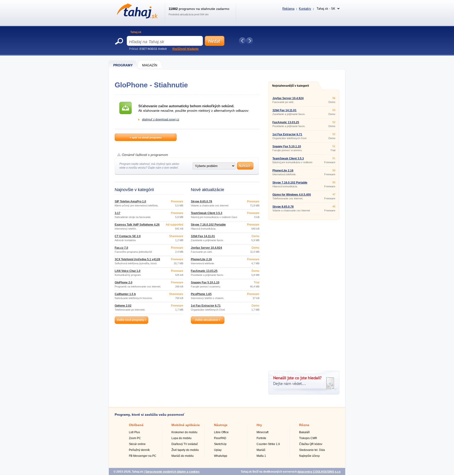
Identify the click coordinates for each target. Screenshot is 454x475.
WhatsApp (220, 456)
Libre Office (221, 432)
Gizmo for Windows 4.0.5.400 (291, 194)
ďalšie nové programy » (131, 319)
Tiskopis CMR (308, 438)
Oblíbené (136, 425)
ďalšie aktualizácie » (207, 319)
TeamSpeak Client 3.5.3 (206, 213)
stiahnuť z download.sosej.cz (160, 119)
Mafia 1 (261, 456)
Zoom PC (135, 438)
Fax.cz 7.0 (121, 247)
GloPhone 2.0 (123, 282)
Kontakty (305, 8)
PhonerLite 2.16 (201, 259)
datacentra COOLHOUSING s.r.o (318, 471)
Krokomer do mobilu (184, 432)
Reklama (288, 8)
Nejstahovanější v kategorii (290, 85)
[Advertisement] (303, 293)
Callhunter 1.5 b (125, 294)
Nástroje (220, 425)
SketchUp (220, 444)
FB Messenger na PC (142, 456)
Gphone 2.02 (123, 305)
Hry (259, 425)
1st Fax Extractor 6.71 (206, 305)
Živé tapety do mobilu (185, 450)
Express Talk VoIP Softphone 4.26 (137, 224)
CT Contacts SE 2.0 (128, 236)
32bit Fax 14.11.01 (203, 236)
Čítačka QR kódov (310, 444)
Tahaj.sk (135, 32)
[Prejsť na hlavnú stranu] (136, 17)
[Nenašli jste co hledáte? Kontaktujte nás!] (303, 393)
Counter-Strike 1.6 (268, 444)
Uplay (218, 450)
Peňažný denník (139, 450)
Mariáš (261, 450)
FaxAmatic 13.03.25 (204, 271)
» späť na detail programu (146, 137)
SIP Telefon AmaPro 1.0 (130, 201)
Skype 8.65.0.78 (201, 201)
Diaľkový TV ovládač (184, 444)
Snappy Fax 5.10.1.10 (205, 282)
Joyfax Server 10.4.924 (206, 247)
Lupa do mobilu (181, 438)
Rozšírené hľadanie (185, 49)
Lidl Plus (134, 432)
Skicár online (137, 444)
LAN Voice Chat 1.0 (127, 271)
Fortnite (261, 438)
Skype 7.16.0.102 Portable (208, 224)
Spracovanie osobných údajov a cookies (172, 471)
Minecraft (262, 432)
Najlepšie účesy (309, 456)
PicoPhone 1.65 (201, 294)
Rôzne (304, 425)
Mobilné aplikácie (185, 425)
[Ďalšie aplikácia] (249, 40)
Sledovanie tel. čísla (312, 450)
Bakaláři (304, 432)
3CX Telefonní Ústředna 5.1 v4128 (137, 259)
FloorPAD (220, 438)
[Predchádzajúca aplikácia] (242, 40)
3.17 (117, 213)
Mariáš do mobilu (182, 456)
